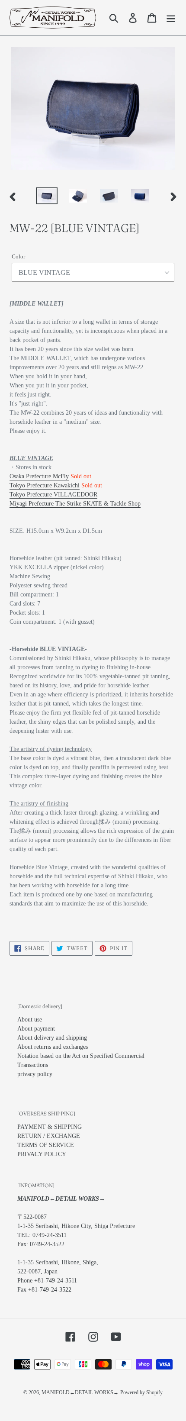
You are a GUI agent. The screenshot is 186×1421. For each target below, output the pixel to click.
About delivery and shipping (52, 1037)
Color (18, 256)
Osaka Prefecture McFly (39, 476)
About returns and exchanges (52, 1047)
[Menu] (170, 17)
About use (29, 1019)
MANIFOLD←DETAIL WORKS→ (80, 1392)
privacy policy (34, 1074)
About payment (36, 1028)
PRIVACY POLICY (41, 1154)
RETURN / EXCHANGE (48, 1136)
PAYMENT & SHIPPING (49, 1127)
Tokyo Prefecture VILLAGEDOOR (53, 494)
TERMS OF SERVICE (45, 1145)
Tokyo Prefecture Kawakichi (45, 485)
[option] (46, 197)
